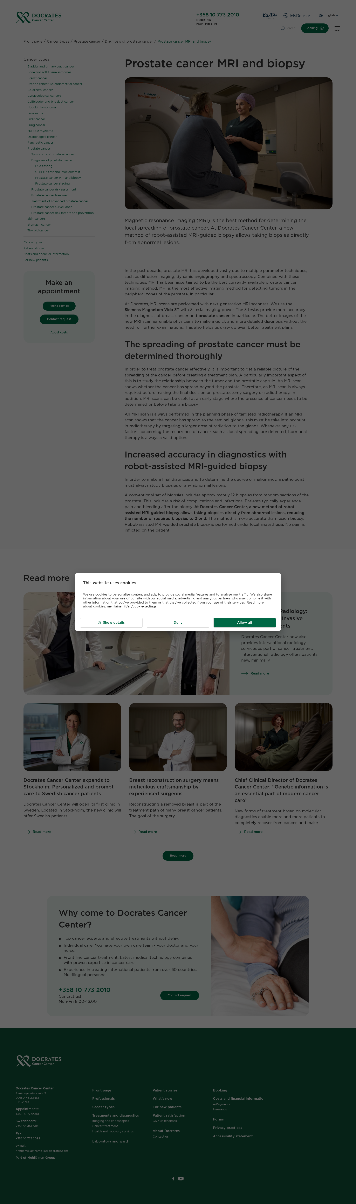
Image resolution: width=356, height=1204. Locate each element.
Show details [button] (114, 622)
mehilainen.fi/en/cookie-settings (131, 606)
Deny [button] (178, 622)
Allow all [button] (244, 622)
